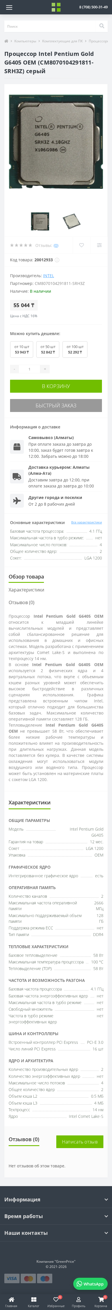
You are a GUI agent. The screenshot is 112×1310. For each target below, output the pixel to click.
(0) (56, 245)
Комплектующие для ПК (62, 41)
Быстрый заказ (56, 405)
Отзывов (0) (21, 602)
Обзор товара (26, 576)
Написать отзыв (80, 1142)
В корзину (56, 386)
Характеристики (26, 590)
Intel (48, 275)
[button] (93, 7)
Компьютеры (25, 41)
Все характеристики (86, 522)
